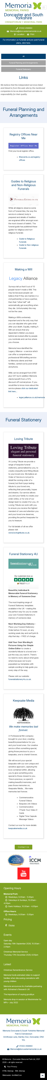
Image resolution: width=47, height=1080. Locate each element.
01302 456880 (25, 28)
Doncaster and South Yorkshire (23, 16)
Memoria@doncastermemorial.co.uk (25, 31)
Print (32, 34)
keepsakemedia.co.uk (17, 828)
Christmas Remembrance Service (18, 970)
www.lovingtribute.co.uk (18, 533)
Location (20, 34)
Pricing (11, 925)
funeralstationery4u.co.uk (19, 679)
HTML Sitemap (7, 1071)
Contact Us (23, 847)
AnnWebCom (17, 1075)
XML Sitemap (20, 1071)
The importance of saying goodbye (19, 994)
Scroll (42, 1075)
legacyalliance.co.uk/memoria (32, 397)
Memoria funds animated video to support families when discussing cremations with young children (22, 978)
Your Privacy (12, 1067)
